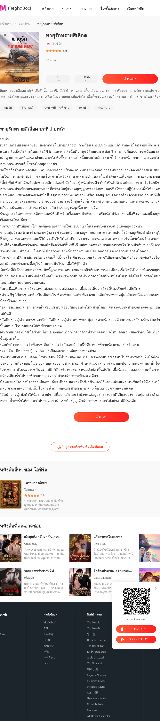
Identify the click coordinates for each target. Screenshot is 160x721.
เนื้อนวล (29, 577)
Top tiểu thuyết (95, 645)
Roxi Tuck (100, 543)
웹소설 (91, 634)
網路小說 (92, 669)
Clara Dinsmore (102, 577)
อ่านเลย (130, 79)
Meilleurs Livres (96, 686)
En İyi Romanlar (96, 651)
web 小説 (92, 692)
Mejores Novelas (96, 675)
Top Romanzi (94, 663)
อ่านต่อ (101, 417)
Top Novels (93, 622)
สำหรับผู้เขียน (48, 637)
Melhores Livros (96, 681)
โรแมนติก (30, 489)
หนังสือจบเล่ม (49, 660)
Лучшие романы (97, 698)
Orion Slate (30, 543)
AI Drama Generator (98, 716)
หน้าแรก (6, 24)
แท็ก (46, 651)
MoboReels (93, 710)
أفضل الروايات (95, 657)
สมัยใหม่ (24, 24)
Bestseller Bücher (96, 640)
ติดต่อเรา (49, 645)
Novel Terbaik (95, 704)
